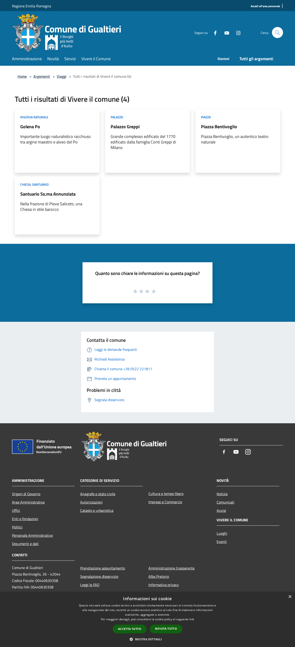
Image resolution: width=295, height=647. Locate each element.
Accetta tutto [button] (129, 629)
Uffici (16, 510)
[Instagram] (236, 32)
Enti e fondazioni (25, 519)
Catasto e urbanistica (96, 510)
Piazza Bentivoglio (219, 126)
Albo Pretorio (158, 576)
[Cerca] (277, 32)
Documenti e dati (25, 543)
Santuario (40, 184)
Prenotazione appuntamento (102, 568)
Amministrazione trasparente (171, 568)
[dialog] (147, 619)
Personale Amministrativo (32, 535)
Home (22, 76)
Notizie (222, 494)
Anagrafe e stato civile (97, 494)
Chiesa (25, 184)
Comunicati (225, 502)
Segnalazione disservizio (99, 576)
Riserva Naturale (34, 117)
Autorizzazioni (91, 502)
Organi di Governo (26, 494)
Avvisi (221, 510)
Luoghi (222, 533)
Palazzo (117, 117)
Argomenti (41, 76)
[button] (147, 639)
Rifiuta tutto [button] (166, 629)
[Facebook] (213, 32)
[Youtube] (225, 32)
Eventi (222, 541)
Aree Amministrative (28, 502)
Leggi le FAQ (90, 584)
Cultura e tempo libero (165, 493)
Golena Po (30, 126)
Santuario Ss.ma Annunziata (48, 193)
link (191, 619)
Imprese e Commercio (165, 502)
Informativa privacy (163, 584)
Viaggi (61, 76)
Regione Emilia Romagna (31, 6)
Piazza (206, 117)
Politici (17, 527)
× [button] (290, 597)
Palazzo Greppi (125, 126)
